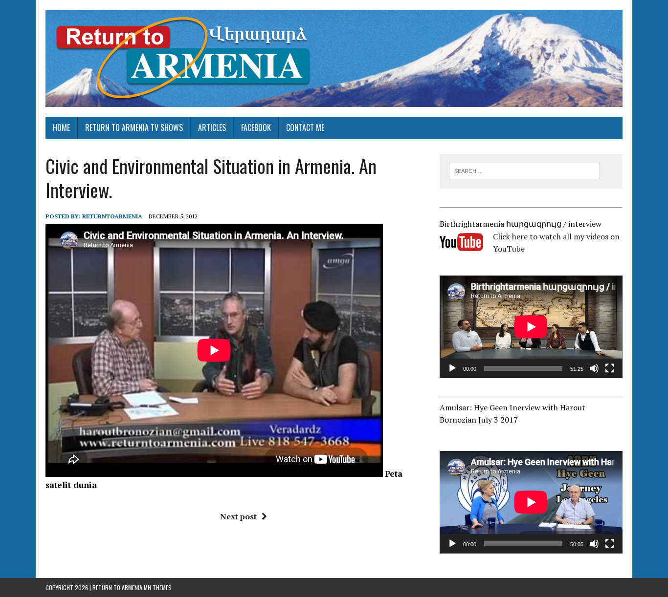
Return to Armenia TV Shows (134, 127)
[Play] (452, 368)
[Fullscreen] (610, 368)
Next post (238, 516)
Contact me (305, 127)
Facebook (256, 127)
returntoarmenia (112, 216)
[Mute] (594, 368)
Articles (212, 127)
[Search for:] (524, 170)
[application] (531, 327)
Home (61, 127)
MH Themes (158, 587)
